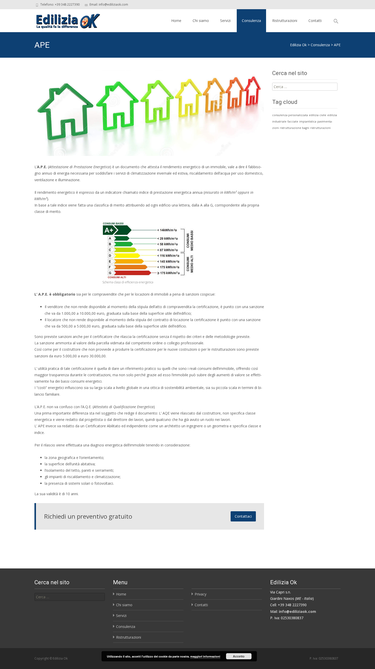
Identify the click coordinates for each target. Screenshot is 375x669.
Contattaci (243, 516)
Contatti (315, 20)
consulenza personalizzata (290, 115)
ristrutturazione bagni (294, 128)
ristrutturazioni (320, 128)
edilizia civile (317, 115)
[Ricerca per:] (69, 596)
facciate (293, 121)
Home (176, 20)
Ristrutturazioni (284, 20)
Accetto (238, 656)
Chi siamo (201, 20)
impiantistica (307, 121)
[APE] (149, 113)
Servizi (225, 20)
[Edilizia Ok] (64, 19)
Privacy (200, 594)
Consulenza (251, 20)
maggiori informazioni (205, 656)
